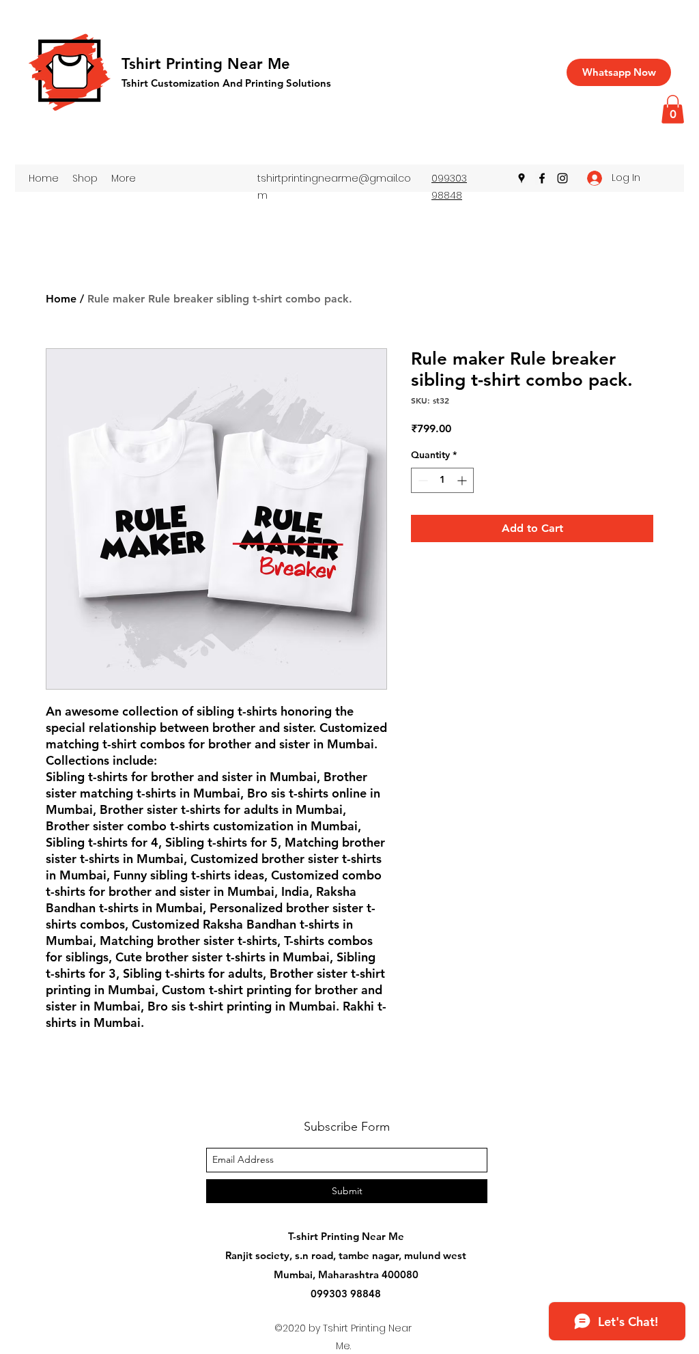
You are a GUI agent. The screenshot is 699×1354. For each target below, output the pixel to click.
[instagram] (562, 178)
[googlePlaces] (521, 178)
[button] (673, 109)
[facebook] (542, 178)
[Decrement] (421, 480)
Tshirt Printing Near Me (206, 64)
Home (61, 298)
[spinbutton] (442, 480)
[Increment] (463, 480)
